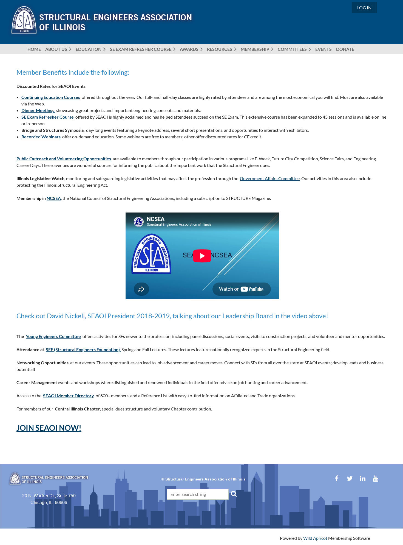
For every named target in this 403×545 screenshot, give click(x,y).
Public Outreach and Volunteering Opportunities (63, 158)
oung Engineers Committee (53, 336)
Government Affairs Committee (270, 178)
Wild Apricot (315, 538)
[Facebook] (337, 478)
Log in (364, 7)
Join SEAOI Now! (48, 427)
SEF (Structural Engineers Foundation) (83, 349)
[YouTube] (375, 478)
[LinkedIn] (362, 478)
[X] (350, 478)
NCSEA (54, 198)
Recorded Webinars (41, 136)
